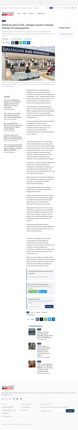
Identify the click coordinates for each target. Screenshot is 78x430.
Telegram (43, 291)
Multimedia (40, 13)
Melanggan (49, 306)
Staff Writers (5, 39)
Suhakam (38, 312)
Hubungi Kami (5, 413)
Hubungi (30, 8)
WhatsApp (33, 291)
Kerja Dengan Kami (7, 416)
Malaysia (32, 312)
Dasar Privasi (24, 410)
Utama (19, 13)
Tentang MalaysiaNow (7, 407)
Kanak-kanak (44, 312)
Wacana (31, 13)
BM (51, 8)
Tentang (16, 8)
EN (48, 8)
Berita (24, 13)
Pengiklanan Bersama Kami (9, 410)
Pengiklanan (23, 8)
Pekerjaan (36, 8)
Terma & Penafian (25, 407)
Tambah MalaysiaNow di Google (40, 277)
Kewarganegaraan (31, 314)
